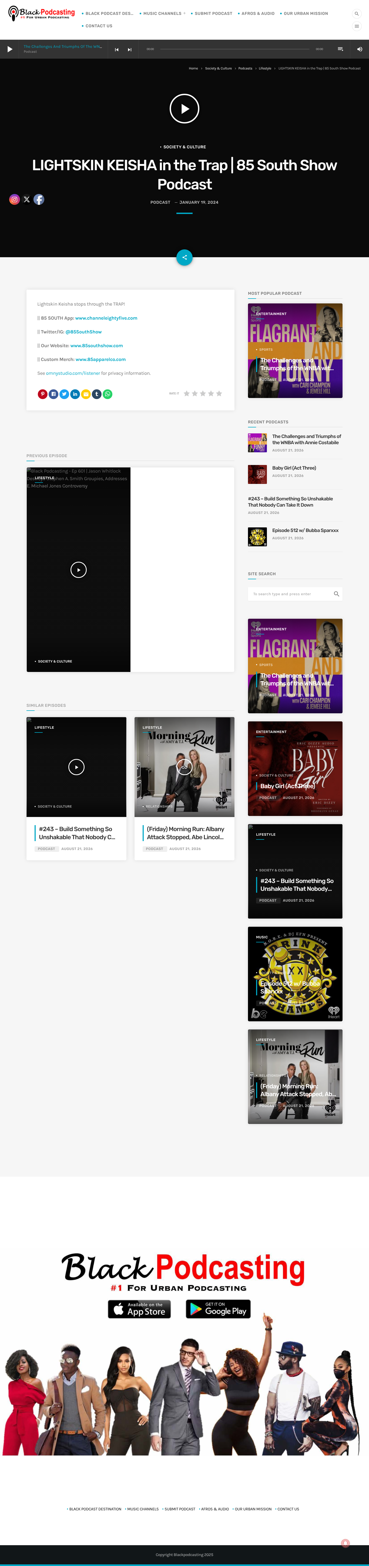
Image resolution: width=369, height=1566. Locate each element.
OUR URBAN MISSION (306, 13)
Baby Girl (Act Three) (294, 468)
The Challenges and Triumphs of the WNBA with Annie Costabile (84, 46)
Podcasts (245, 68)
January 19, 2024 (199, 202)
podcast (160, 202)
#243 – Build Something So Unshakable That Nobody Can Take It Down (78, 837)
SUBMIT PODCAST (213, 13)
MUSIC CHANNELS (162, 13)
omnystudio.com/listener (73, 373)
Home (193, 68)
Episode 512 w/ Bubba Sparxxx (305, 530)
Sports (266, 350)
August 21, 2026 (77, 849)
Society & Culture (218, 68)
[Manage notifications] (345, 1543)
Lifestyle (265, 68)
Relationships (159, 806)
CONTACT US (99, 26)
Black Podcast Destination (110, 13)
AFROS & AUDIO (258, 13)
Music (262, 937)
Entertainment (271, 314)
